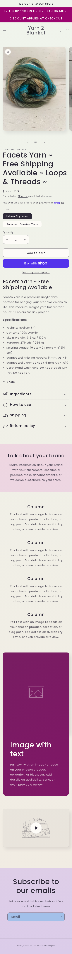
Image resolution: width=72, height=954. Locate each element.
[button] (5, 30)
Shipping (23, 196)
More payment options (36, 272)
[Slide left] (28, 142)
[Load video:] (36, 828)
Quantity (8, 232)
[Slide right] (44, 142)
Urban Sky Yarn (17, 216)
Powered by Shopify (46, 946)
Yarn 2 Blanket (29, 946)
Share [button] (11, 382)
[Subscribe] (60, 916)
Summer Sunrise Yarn (22, 224)
